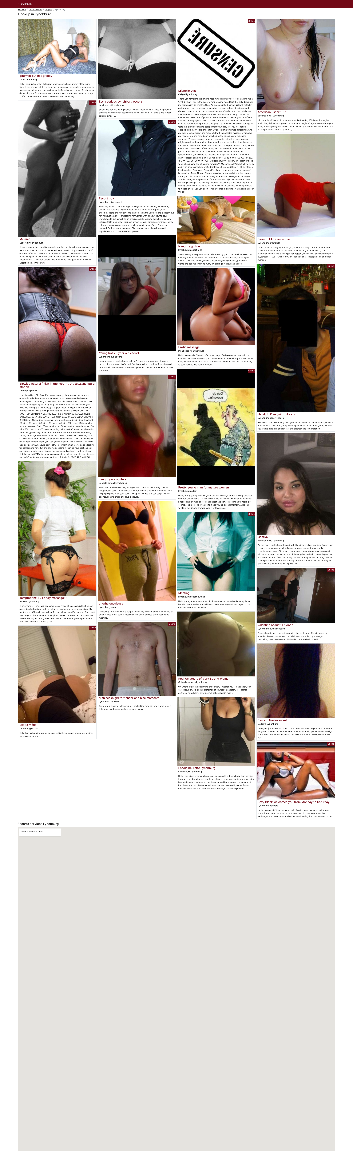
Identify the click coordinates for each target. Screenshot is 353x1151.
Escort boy (106, 198)
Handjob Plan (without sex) (276, 414)
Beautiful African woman (274, 239)
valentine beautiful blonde (275, 625)
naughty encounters (112, 479)
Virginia (48, 9)
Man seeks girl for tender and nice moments (129, 698)
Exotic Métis (27, 724)
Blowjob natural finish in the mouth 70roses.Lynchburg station (57, 385)
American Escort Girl (272, 112)
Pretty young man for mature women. (204, 487)
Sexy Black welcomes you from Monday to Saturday (294, 802)
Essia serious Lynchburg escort (120, 101)
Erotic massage (189, 347)
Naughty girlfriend (190, 246)
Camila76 (264, 537)
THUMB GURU (25, 4)
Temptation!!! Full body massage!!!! (43, 598)
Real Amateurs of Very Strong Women (204, 678)
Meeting (183, 593)
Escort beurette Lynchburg (196, 768)
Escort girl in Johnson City (32, 262)
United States (35, 9)
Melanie (24, 239)
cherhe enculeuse (111, 603)
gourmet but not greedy (35, 75)
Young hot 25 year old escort (119, 353)
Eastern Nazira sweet (272, 720)
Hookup (22, 9)
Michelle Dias (187, 90)
